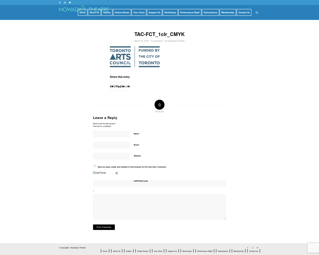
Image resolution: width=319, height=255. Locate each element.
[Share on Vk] (123, 86)
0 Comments (156, 40)
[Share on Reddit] (126, 86)
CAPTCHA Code (141, 181)
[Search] (257, 12)
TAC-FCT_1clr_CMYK (159, 33)
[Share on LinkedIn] (119, 86)
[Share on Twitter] (112, 86)
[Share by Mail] (129, 86)
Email (137, 144)
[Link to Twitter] (69, 2)
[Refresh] (117, 172)
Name (137, 133)
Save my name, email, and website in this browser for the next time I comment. (132, 167)
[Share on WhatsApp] (115, 86)
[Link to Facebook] (59, 2)
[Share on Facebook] (110, 86)
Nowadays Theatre (176, 40)
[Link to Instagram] (64, 2)
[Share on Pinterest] (117, 86)
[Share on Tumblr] (120, 86)
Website (137, 155)
